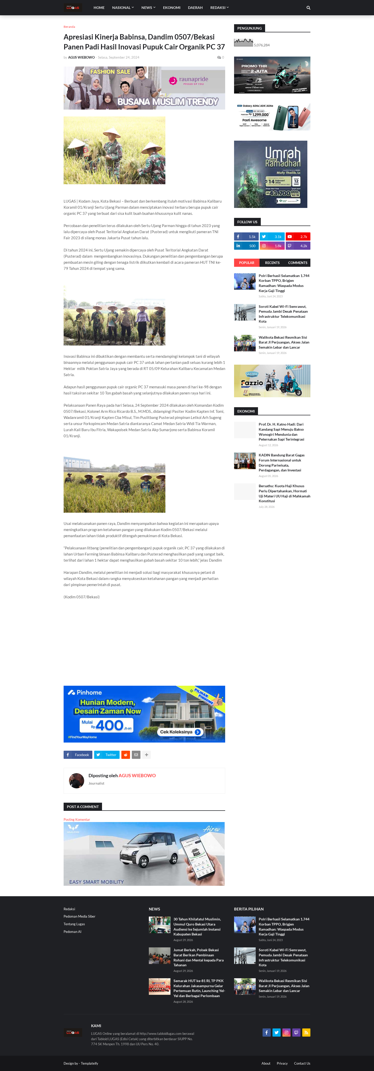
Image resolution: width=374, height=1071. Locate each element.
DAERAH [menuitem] (195, 7)
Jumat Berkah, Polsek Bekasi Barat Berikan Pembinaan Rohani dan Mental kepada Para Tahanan (199, 957)
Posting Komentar (77, 819)
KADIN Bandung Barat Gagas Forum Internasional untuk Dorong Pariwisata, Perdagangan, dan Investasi (282, 462)
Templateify (89, 1063)
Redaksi (69, 909)
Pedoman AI (72, 932)
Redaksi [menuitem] (217, 7)
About (266, 1063)
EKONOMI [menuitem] (171, 7)
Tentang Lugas (74, 924)
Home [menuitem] (99, 7)
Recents (272, 263)
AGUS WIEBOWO (137, 775)
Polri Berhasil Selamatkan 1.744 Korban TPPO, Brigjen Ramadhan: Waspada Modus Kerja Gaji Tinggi (284, 283)
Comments (297, 263)
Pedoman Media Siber (79, 916)
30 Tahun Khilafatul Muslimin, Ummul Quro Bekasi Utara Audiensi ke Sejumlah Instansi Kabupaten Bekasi (197, 926)
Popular (246, 263)
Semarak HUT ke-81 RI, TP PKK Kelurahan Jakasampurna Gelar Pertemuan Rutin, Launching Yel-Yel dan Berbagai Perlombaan (199, 988)
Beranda (69, 27)
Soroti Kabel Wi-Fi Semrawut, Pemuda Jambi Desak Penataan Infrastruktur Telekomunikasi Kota (283, 314)
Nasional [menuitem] (121, 7)
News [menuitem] (146, 7)
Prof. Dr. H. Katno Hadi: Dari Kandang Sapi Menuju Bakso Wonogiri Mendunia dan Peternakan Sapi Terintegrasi (281, 431)
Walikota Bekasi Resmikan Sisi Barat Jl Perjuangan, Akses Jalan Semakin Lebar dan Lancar (284, 342)
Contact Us (302, 1063)
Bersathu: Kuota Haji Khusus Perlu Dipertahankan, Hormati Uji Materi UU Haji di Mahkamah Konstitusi (284, 493)
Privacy (282, 1063)
